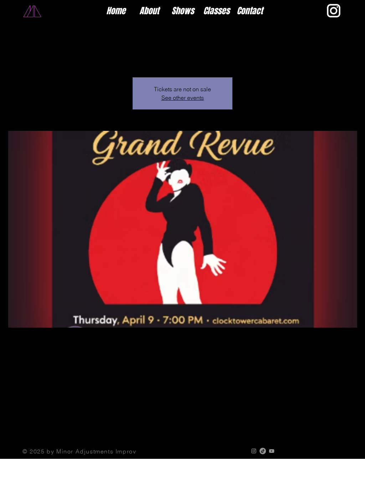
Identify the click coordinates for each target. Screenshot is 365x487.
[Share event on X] (53, 425)
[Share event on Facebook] (35, 425)
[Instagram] (254, 451)
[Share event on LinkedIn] (70, 425)
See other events (182, 97)
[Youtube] (271, 451)
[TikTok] (262, 451)
